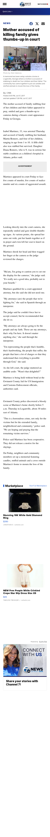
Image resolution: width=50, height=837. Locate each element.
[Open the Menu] (4, 4)
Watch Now (42, 4)
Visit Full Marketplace (38, 486)
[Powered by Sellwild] (43, 642)
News (7, 23)
